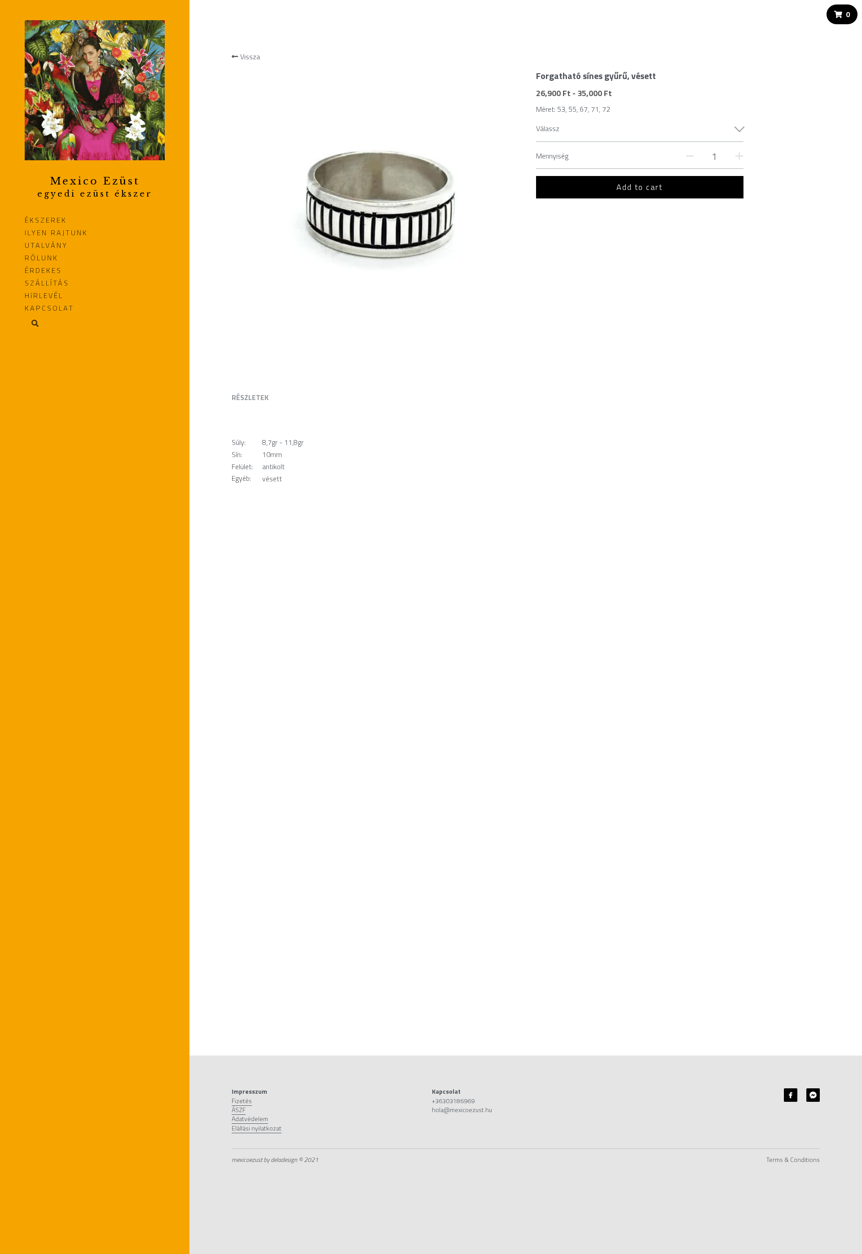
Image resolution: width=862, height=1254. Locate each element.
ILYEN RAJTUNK (56, 232)
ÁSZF (239, 1109)
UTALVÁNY (46, 245)
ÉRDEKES (43, 270)
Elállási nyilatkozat (256, 1128)
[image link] (95, 89)
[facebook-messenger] (813, 1095)
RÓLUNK (41, 257)
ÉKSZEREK (46, 220)
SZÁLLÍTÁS (47, 282)
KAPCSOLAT (49, 308)
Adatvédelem (250, 1118)
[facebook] (790, 1095)
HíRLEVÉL (44, 295)
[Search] (31, 324)
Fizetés (242, 1100)
